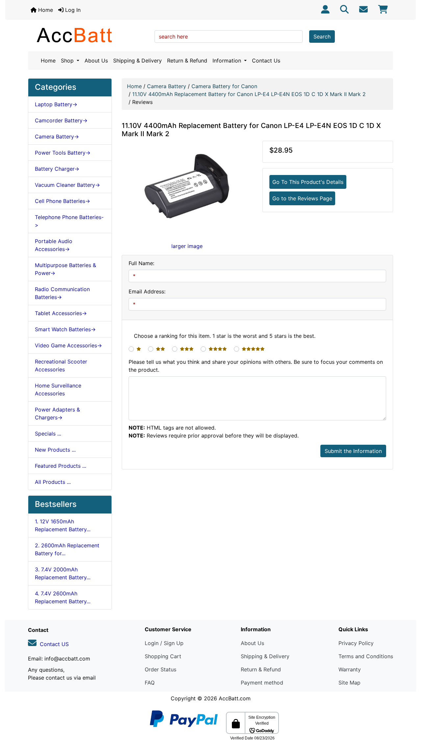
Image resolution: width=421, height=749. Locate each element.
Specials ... (48, 433)
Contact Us (266, 60)
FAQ (150, 682)
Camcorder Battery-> (61, 120)
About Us (96, 60)
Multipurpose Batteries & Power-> (65, 269)
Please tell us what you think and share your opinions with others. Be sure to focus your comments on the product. (256, 366)
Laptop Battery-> (56, 104)
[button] (409, 716)
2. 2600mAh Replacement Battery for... (67, 549)
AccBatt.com (235, 698)
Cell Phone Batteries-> (62, 201)
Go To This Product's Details (307, 182)
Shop (68, 60)
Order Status (160, 669)
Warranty (349, 669)
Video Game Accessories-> (68, 345)
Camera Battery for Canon (224, 86)
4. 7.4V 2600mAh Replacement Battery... (62, 597)
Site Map (349, 682)
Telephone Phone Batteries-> (69, 221)
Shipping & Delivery (137, 60)
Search (322, 36)
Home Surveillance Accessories (58, 389)
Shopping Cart (163, 656)
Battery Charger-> (57, 168)
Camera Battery (166, 86)
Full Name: (141, 263)
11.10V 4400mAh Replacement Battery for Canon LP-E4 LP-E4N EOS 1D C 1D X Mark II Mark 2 (249, 94)
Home (45, 10)
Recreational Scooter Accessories (61, 365)
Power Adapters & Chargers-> (57, 413)
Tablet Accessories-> (61, 313)
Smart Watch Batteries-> (65, 329)
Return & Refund (187, 60)
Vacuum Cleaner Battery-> (67, 185)
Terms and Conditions (365, 656)
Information (227, 60)
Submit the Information (353, 451)
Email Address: (147, 291)
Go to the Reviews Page (302, 198)
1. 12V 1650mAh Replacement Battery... (62, 525)
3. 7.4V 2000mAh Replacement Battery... (62, 573)
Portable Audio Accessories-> (53, 245)
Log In (72, 10)
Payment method (262, 682)
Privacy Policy (356, 643)
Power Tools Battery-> (62, 152)
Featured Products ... (60, 465)
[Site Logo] (89, 35)
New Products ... (55, 449)
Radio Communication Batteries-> (62, 293)
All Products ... (53, 482)
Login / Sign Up (164, 643)
